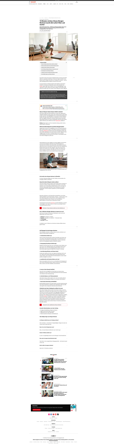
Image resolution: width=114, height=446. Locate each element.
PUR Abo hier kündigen (51, 428)
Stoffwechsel (45, 130)
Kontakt (38, 421)
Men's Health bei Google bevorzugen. (58, 108)
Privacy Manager (50, 421)
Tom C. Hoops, (42, 30)
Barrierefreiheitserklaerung (66, 421)
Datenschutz (45, 421)
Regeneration (58, 120)
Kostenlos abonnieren (36, 409)
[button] (53, 47)
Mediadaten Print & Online (51, 431)
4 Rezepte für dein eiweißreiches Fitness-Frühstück (52, 304)
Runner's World (51, 443)
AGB (54, 421)
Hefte (56, 0)
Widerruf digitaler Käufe (58, 428)
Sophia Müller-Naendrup (47, 30)
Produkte (58, 0)
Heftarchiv (57, 431)
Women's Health (56, 443)
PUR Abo (46, 428)
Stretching (53, 202)
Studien (41, 86)
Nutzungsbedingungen (59, 421)
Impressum (41, 421)
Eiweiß (45, 295)
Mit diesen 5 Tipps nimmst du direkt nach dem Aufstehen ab (54, 208)
